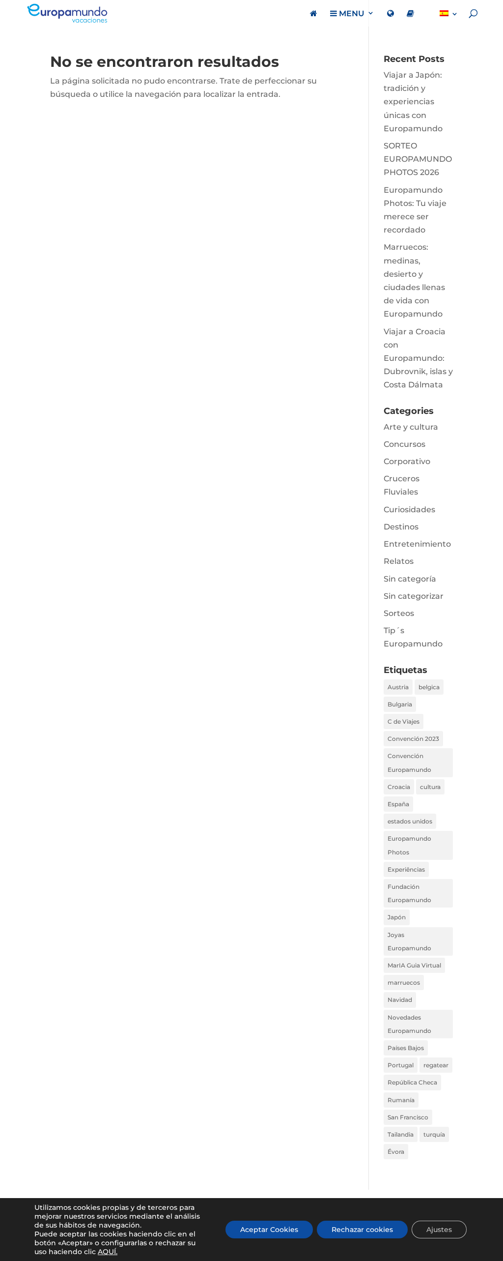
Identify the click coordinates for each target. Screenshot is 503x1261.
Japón (397, 917)
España (398, 804)
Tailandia (401, 1134)
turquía (434, 1134)
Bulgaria (400, 704)
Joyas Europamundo (409, 941)
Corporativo (407, 461)
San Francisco (408, 1117)
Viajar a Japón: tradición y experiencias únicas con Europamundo (413, 101)
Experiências (406, 869)
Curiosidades (409, 509)
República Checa (412, 1082)
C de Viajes (403, 721)
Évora (396, 1151)
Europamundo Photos (409, 845)
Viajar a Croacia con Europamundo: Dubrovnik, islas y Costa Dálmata (418, 358)
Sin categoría (410, 579)
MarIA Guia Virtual (414, 965)
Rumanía (401, 1100)
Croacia (399, 787)
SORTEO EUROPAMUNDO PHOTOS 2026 (418, 159)
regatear (435, 1065)
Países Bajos (406, 1048)
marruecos (404, 982)
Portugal (401, 1065)
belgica (429, 687)
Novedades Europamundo (409, 1024)
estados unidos (410, 821)
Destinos (401, 526)
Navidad (400, 999)
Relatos (399, 561)
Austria (398, 687)
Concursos (404, 444)
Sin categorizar (414, 596)
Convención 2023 (413, 738)
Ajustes (439, 1229)
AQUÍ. (107, 1251)
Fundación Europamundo (409, 893)
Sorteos (399, 613)
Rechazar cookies (362, 1229)
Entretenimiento (417, 544)
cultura (430, 787)
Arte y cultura (411, 427)
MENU (350, 13)
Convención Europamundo (409, 762)
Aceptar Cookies (269, 1229)
